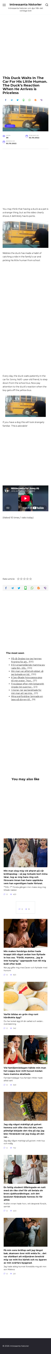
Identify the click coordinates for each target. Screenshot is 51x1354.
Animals (10, 126)
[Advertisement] (25, 47)
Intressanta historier (26, 4)
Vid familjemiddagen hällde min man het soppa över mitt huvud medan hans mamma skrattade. (25, 1070)
